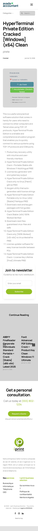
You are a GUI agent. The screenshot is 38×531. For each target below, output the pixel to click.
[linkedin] (23, 513)
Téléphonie (7, 489)
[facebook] (15, 513)
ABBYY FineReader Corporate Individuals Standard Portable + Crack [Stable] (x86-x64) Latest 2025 (9, 351)
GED (4, 492)
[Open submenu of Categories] (12, 13)
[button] (4, 344)
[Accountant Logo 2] (10, 3)
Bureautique (8, 483)
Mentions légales (27, 497)
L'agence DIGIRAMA (26, 508)
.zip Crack (23, 84)
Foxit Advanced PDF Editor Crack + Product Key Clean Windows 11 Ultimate (28, 348)
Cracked (5, 58)
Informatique (8, 486)
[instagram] (19, 513)
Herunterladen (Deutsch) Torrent (23, 90)
